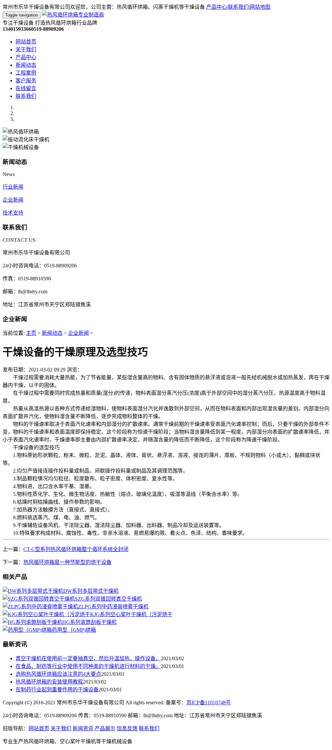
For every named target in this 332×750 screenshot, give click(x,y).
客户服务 (26, 80)
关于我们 (26, 49)
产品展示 (105, 728)
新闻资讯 (83, 728)
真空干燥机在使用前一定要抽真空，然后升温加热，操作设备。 (88, 658)
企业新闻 (13, 200)
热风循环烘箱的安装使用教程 (49, 682)
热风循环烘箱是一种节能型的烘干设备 (67, 562)
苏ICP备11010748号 (208, 702)
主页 (31, 333)
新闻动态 (26, 65)
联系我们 (238, 7)
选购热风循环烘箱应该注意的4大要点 (58, 674)
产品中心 (216, 7)
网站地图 (260, 7)
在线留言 (26, 88)
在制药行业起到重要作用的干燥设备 (57, 689)
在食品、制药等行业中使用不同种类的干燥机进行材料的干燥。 (88, 666)
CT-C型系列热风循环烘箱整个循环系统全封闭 (75, 549)
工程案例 (26, 73)
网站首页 (26, 41)
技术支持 (13, 213)
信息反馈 (127, 728)
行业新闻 (13, 187)
